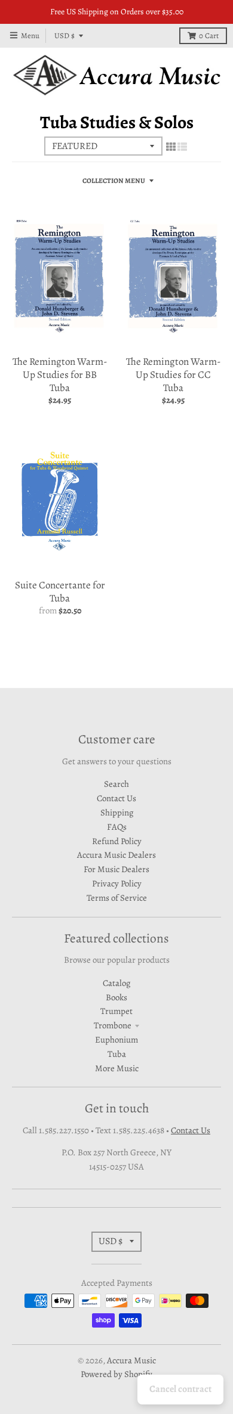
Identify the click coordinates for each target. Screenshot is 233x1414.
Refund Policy (117, 841)
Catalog (116, 983)
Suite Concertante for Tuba (60, 591)
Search (116, 784)
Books (116, 997)
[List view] (182, 147)
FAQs (117, 827)
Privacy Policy (117, 883)
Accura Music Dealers (116, 855)
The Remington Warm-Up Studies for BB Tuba (60, 375)
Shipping (116, 812)
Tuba (117, 1054)
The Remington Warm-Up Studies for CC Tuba (173, 375)
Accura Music (131, 1360)
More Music (117, 1068)
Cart (209, 35)
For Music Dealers (116, 869)
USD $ (64, 35)
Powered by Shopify (116, 1374)
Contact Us (116, 798)
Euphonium (116, 1040)
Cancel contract (180, 1389)
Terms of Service (117, 898)
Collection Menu (113, 180)
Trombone (112, 1025)
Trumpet (116, 1011)
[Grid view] (171, 147)
